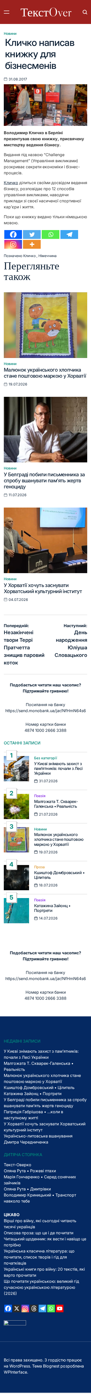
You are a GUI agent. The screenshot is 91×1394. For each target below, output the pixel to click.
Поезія (40, 796)
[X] (16, 1308)
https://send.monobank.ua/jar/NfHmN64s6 (45, 710)
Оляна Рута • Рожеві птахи (30, 1170)
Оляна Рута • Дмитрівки (27, 1188)
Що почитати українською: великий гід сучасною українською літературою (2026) (41, 1287)
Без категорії (45, 758)
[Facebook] (13, 234)
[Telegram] (69, 234)
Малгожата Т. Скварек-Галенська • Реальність (56, 804)
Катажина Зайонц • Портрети (52, 908)
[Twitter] (32, 234)
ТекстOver (46, 12)
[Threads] (34, 1308)
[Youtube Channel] (59, 1308)
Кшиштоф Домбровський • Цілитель (59, 875)
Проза (39, 867)
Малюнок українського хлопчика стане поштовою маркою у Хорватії (45, 373)
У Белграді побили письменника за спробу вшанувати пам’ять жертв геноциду (44, 480)
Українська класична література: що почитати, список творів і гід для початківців (39, 1257)
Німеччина (47, 256)
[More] (32, 244)
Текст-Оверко (17, 1164)
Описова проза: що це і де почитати (38, 1232)
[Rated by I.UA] (15, 1323)
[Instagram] (13, 244)
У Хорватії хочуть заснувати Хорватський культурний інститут (43, 588)
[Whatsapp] (50, 234)
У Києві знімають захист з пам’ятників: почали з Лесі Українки (58, 768)
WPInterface (15, 1372)
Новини (10, 34)
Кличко (11, 182)
